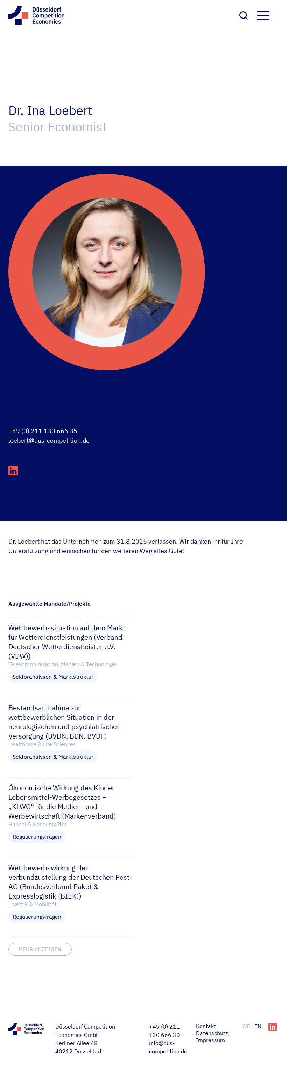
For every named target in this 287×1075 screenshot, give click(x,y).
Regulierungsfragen (37, 836)
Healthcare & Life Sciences (42, 744)
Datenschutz (212, 1033)
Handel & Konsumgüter (37, 824)
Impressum (210, 1040)
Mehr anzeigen (40, 949)
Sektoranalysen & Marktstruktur (53, 676)
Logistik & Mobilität (32, 904)
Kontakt (206, 1026)
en (257, 1026)
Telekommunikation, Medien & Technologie (62, 664)
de (247, 1026)
